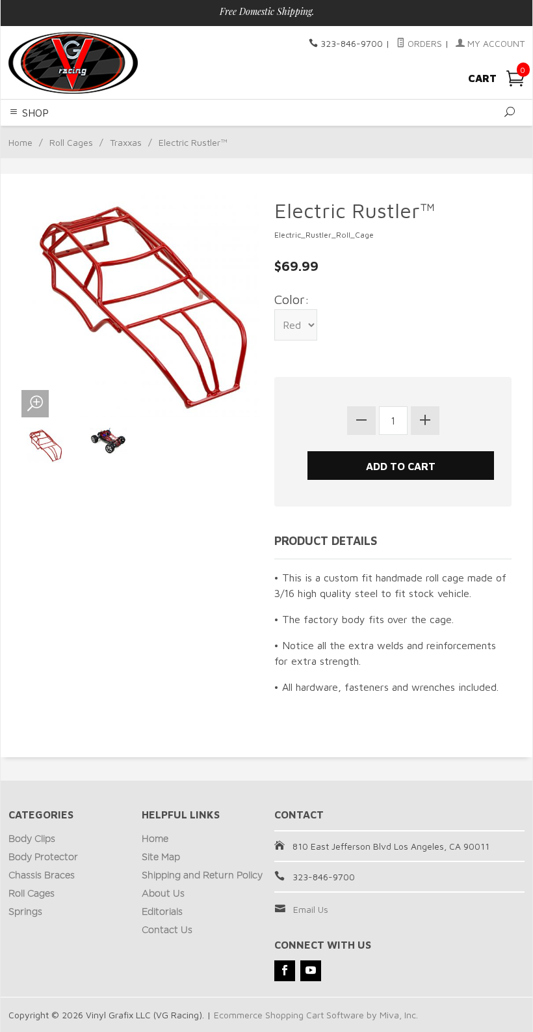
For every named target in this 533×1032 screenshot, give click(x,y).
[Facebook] (284, 970)
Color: (291, 299)
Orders (423, 43)
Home (20, 142)
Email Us (310, 909)
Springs (25, 912)
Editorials (162, 912)
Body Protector (43, 857)
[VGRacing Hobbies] (107, 62)
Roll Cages (71, 142)
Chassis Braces (41, 875)
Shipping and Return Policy (202, 875)
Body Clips (31, 839)
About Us (163, 894)
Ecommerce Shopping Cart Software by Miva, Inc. (316, 1014)
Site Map (161, 857)
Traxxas (126, 142)
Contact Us (167, 930)
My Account (495, 43)
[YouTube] (310, 970)
